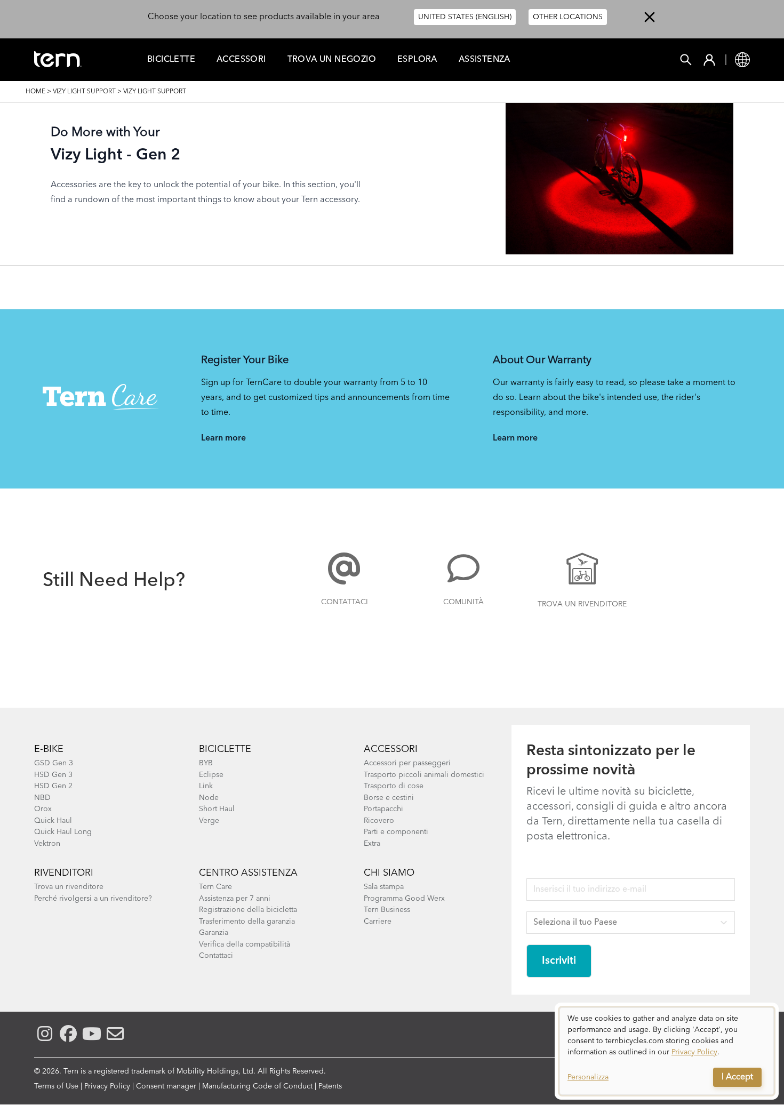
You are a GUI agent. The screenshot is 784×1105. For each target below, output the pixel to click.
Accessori (241, 59)
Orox (43, 809)
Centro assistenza (248, 873)
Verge (209, 820)
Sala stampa (384, 887)
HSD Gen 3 (53, 775)
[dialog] (666, 1051)
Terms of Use (56, 1086)
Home (35, 92)
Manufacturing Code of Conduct (257, 1086)
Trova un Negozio (331, 59)
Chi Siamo (389, 873)
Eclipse (211, 775)
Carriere (377, 921)
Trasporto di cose (393, 786)
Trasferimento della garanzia (247, 921)
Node (209, 798)
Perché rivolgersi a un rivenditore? (93, 898)
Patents (330, 1086)
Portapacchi (383, 809)
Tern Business (387, 910)
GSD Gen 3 (53, 763)
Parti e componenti (396, 832)
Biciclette (171, 59)
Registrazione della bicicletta (248, 910)
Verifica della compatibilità (244, 944)
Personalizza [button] (588, 1077)
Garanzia (213, 932)
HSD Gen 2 (53, 786)
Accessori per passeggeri (407, 763)
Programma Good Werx (404, 898)
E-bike (48, 749)
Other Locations (568, 17)
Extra (372, 843)
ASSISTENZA (484, 59)
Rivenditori (63, 873)
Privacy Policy (107, 1086)
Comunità (463, 602)
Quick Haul (53, 820)
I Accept (737, 1077)
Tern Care (215, 887)
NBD (42, 798)
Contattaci (344, 602)
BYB (206, 763)
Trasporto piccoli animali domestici (424, 775)
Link (206, 786)
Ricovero (379, 820)
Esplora (417, 59)
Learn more (223, 438)
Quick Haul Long (63, 832)
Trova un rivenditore (582, 604)
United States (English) (464, 17)
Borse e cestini (389, 798)
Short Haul (217, 809)
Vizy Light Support (84, 92)
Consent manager (166, 1086)
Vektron (47, 843)
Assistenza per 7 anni (234, 898)
